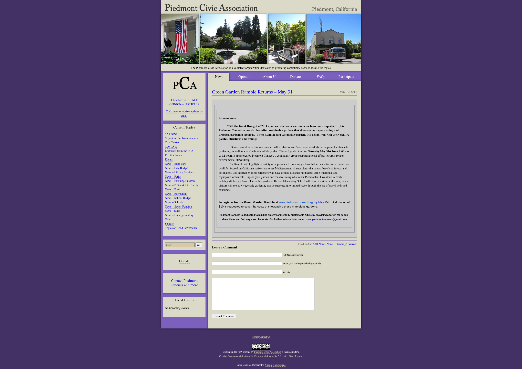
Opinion (244, 76)
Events (169, 159)
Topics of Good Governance (181, 228)
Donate (184, 260)
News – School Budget (178, 198)
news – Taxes (172, 211)
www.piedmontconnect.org (296, 202)
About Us (270, 76)
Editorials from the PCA (179, 151)
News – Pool (172, 189)
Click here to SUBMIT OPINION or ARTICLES (184, 102)
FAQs (321, 76)
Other (168, 219)
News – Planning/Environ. (180, 181)
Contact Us (264, 336)
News (219, 76)
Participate (346, 76)
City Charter (172, 142)
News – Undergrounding (179, 215)
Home (255, 336)
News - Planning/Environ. (342, 244)
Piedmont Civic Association (267, 351)
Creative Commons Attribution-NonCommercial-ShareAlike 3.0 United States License (260, 356)
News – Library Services (179, 172)
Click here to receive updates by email (184, 113)
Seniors (169, 223)
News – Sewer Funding (178, 206)
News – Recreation (176, 193)
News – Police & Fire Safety (181, 185)
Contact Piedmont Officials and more (184, 282)
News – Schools (174, 202)
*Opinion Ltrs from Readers (181, 138)
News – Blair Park (175, 164)
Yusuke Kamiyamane (275, 364)
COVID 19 (171, 146)
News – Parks (173, 176)
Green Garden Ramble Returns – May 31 (252, 91)
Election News (173, 155)
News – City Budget (176, 168)
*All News (171, 134)
